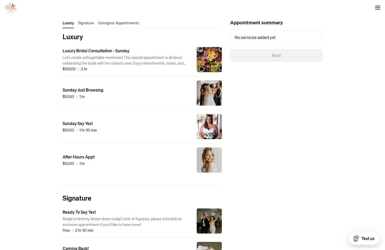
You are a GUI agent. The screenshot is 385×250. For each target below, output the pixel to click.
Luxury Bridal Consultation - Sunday (96, 50)
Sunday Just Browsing (83, 90)
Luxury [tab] (68, 22)
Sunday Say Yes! (78, 123)
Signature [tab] (86, 22)
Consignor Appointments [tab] (118, 22)
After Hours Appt (79, 157)
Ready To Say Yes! (79, 212)
